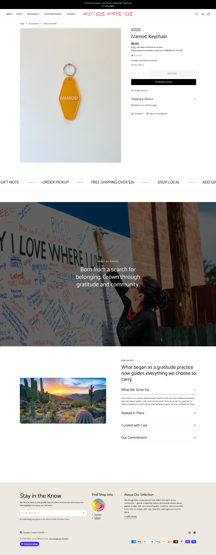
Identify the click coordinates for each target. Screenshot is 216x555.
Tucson (97, 515)
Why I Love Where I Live (37, 538)
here (154, 105)
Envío (133, 47)
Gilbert (97, 518)
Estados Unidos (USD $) (33, 532)
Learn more (130, 516)
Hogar (22, 24)
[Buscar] (196, 14)
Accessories (34, 24)
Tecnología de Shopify (58, 538)
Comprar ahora (163, 82)
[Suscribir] (83, 513)
